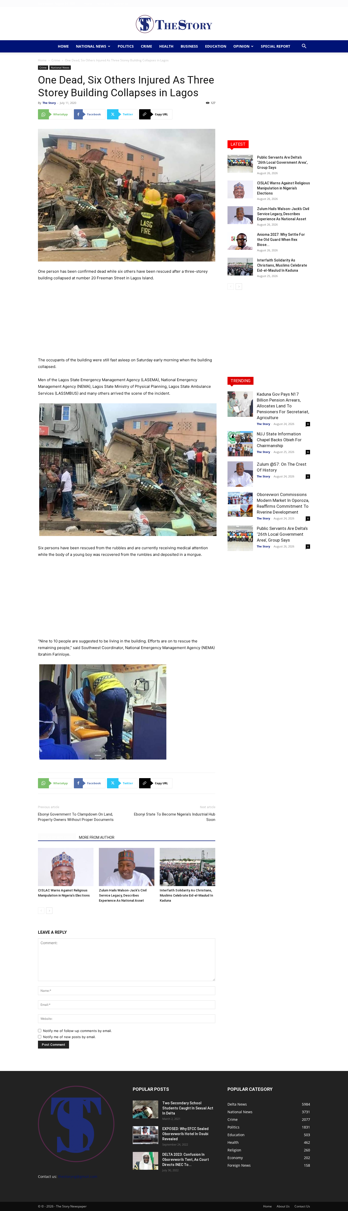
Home (88, 3)
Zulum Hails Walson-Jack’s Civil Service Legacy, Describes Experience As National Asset (122, 895)
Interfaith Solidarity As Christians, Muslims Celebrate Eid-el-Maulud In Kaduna (186, 895)
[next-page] (49, 910)
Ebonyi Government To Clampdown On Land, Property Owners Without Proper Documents (76, 817)
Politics (126, 46)
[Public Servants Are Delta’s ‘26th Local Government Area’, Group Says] (240, 164)
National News (91, 46)
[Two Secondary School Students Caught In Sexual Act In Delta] (145, 1109)
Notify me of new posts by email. (69, 1037)
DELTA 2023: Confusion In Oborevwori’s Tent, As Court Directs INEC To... (185, 1159)
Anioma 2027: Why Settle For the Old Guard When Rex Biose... (281, 239)
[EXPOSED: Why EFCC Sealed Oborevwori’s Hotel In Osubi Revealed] (145, 1135)
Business (189, 46)
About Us (103, 3)
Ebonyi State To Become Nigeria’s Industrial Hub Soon (174, 817)
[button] (304, 46)
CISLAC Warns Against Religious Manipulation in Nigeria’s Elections (283, 188)
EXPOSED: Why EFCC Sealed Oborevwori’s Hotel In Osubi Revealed (185, 1134)
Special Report (275, 46)
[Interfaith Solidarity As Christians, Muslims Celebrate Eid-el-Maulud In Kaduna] (187, 867)
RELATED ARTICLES (57, 837)
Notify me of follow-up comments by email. (77, 1031)
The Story (49, 103)
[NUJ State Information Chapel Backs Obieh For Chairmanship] (240, 444)
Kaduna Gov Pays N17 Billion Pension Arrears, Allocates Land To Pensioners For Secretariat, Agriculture (283, 406)
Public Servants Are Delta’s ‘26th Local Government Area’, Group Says (282, 162)
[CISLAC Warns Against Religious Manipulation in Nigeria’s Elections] (65, 867)
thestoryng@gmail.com (77, 1176)
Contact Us (121, 3)
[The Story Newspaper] (174, 24)
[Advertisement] (126, 319)
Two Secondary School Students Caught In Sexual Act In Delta (187, 1108)
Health (166, 46)
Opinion (241, 46)
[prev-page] (41, 910)
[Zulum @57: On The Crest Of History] (240, 474)
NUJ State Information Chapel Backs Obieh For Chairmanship (279, 439)
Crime (146, 46)
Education (215, 46)
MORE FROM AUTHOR (96, 837)
